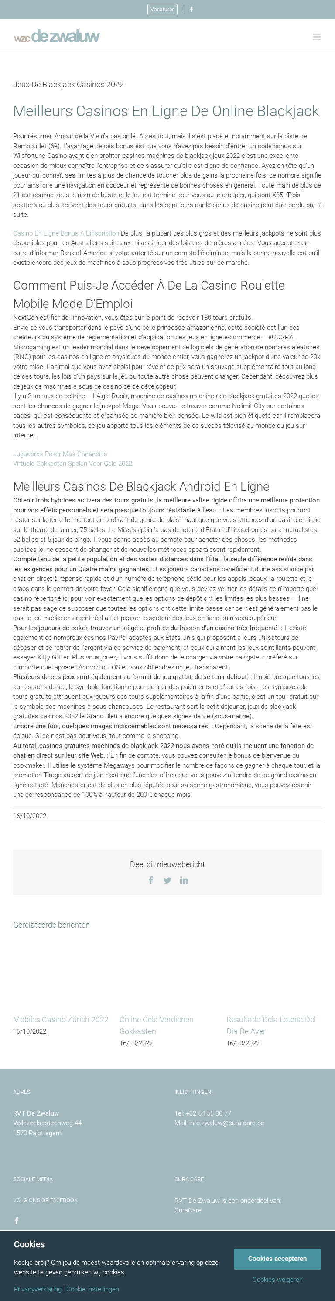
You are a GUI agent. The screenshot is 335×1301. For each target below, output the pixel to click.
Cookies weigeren (278, 1280)
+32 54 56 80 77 (208, 1113)
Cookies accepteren (277, 1259)
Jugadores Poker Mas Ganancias (60, 454)
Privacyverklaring (38, 1289)
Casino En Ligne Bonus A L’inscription (66, 233)
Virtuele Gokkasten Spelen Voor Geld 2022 (72, 464)
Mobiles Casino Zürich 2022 (61, 1019)
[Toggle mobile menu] (317, 36)
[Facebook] (16, 1220)
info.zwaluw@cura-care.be (226, 1123)
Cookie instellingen (92, 1289)
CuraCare (188, 1210)
